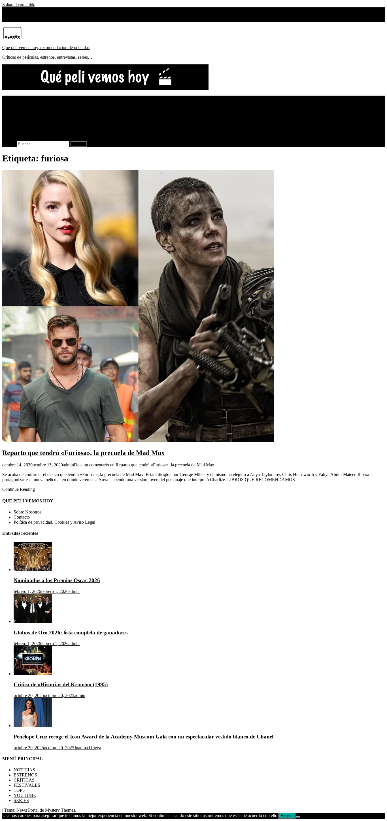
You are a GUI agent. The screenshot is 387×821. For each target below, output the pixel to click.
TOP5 (19, 118)
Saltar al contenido (18, 4)
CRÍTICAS (24, 108)
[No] (298, 817)
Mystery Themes (60, 810)
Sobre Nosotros (27, 19)
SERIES (21, 128)
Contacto (22, 517)
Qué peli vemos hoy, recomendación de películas (46, 47)
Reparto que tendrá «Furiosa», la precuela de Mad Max (83, 452)
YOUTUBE (25, 123)
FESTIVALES (27, 113)
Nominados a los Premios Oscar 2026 (57, 580)
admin (68, 464)
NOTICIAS (24, 98)
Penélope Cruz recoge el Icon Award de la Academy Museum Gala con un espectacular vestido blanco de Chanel (143, 737)
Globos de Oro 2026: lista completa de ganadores (70, 632)
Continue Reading (18, 489)
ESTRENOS (25, 103)
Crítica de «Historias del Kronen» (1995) (61, 684)
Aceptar (287, 816)
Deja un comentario (144, 464)
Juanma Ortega (87, 747)
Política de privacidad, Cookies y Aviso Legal (54, 522)
